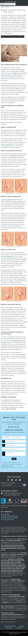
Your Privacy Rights (9, 626)
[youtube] (20, 480)
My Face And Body (8, 519)
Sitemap (21, 626)
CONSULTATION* (8, 4)
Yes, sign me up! (9, 466)
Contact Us (18, 628)
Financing (9, 628)
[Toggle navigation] (2, 2)
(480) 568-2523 (11, 1)
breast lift (4, 17)
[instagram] (8, 480)
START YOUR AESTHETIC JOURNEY (13, 36)
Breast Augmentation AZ (10, 515)
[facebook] (12, 480)
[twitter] (16, 480)
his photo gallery (6, 75)
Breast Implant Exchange (10, 517)
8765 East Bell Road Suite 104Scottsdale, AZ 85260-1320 (12, 494)
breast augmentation (7, 144)
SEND (14, 458)
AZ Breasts (6, 514)
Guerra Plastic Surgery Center (18, 632)
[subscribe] (24, 485)
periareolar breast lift (16, 155)
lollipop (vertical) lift (8, 199)
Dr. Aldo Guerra (16, 73)
